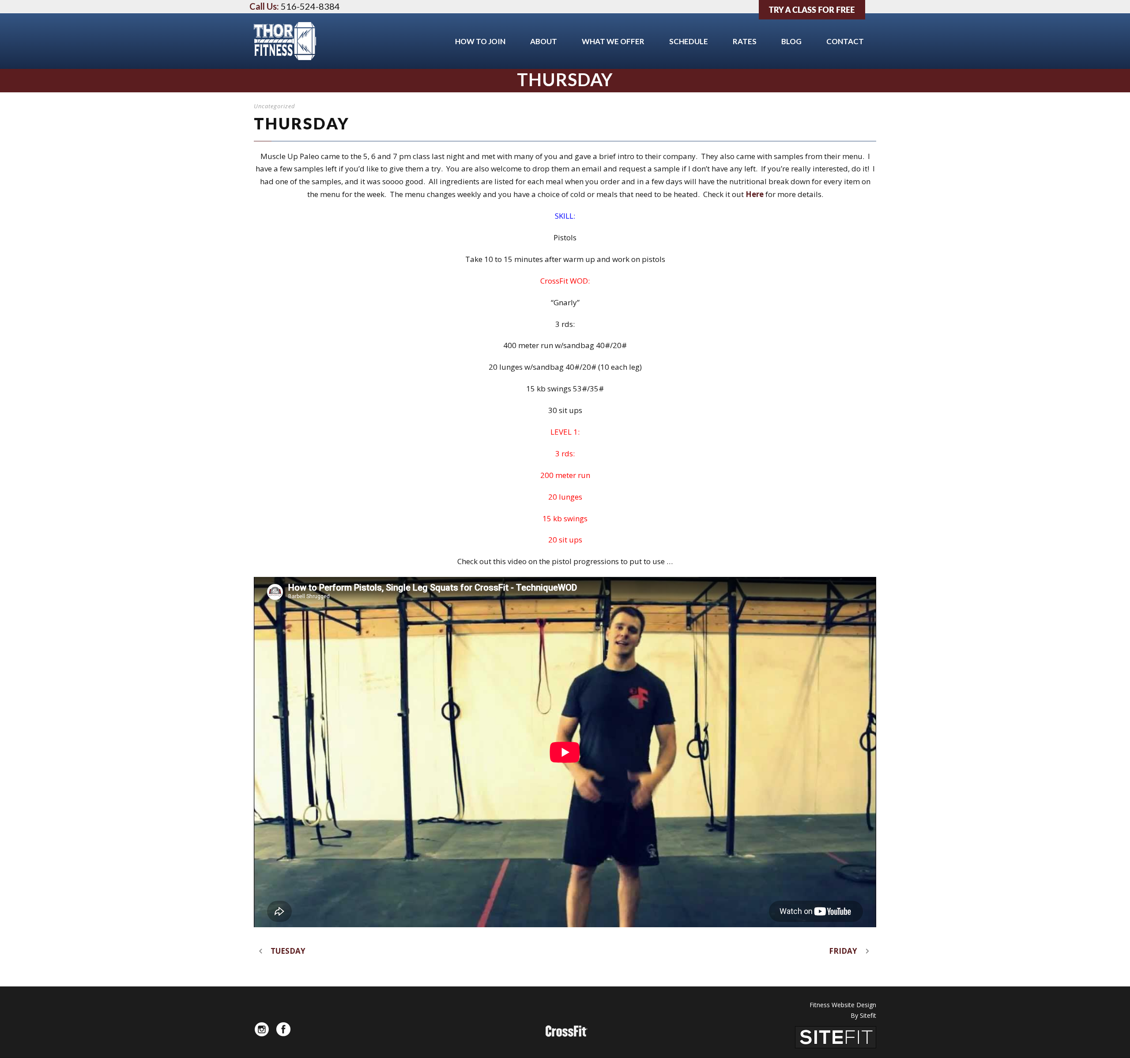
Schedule (688, 41)
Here (755, 194)
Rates (745, 41)
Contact (845, 41)
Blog (791, 41)
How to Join (480, 41)
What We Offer (613, 41)
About (543, 41)
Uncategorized (274, 106)
